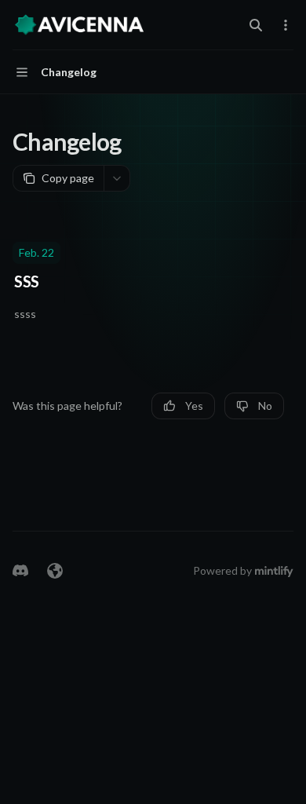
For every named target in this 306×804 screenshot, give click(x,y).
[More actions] (285, 25)
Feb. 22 (36, 252)
